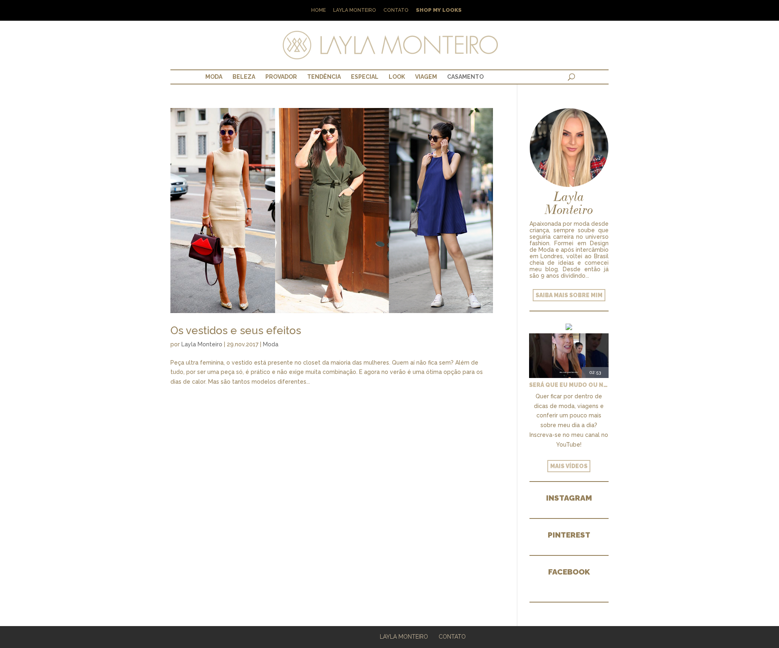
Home (318, 10)
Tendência (324, 77)
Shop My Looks (439, 10)
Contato (396, 10)
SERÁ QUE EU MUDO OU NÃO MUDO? (569, 385)
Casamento (465, 77)
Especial (365, 77)
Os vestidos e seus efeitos (235, 330)
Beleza (243, 77)
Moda (213, 77)
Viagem (426, 77)
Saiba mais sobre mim (569, 295)
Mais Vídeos (568, 466)
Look (397, 77)
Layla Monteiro (354, 10)
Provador (281, 77)
